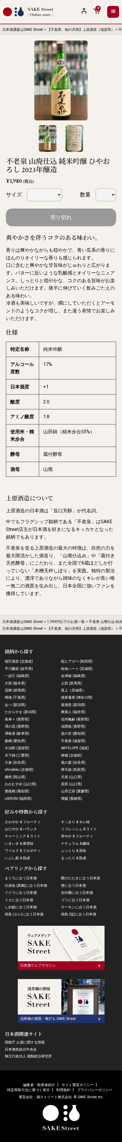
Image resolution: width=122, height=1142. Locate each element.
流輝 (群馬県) (15, 690)
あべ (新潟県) (15, 705)
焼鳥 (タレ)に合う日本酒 (24, 914)
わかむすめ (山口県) (20, 784)
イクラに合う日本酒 (21, 893)
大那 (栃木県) (15, 683)
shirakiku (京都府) (19, 770)
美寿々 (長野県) (17, 719)
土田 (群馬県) (71, 683)
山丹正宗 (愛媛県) (75, 791)
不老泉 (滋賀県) (73, 741)
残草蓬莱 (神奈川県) (77, 697)
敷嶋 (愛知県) (15, 741)
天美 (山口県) (71, 777)
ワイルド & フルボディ (23, 851)
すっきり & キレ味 (75, 822)
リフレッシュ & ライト (79, 829)
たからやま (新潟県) (20, 712)
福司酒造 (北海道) (19, 661)
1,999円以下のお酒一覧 (66, 622)
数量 (85, 194)
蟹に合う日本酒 (73, 885)
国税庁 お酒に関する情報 (25, 1042)
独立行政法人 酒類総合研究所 (28, 1056)
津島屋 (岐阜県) (17, 733)
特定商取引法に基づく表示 (28, 1090)
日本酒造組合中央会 (21, 1049)
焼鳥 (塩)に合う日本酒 (78, 914)
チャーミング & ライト (23, 836)
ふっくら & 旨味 (73, 851)
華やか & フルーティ (77, 836)
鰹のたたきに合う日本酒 (80, 878)
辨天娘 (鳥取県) (73, 770)
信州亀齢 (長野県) (75, 719)
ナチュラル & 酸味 (75, 843)
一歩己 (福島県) (17, 676)
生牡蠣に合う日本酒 (77, 893)
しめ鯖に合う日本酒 (21, 907)
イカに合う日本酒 (19, 900)
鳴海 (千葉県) (15, 697)
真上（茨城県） (73, 690)
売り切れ (61, 217)
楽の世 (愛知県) (73, 733)
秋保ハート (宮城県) (77, 669)
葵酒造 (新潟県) (73, 705)
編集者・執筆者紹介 (39, 1085)
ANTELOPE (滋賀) (75, 748)
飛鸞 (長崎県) (71, 799)
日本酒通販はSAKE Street (22, 30)
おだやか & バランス (21, 829)
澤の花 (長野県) (17, 726)
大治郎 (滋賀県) (17, 748)
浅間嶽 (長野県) (73, 726)
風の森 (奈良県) (73, 762)
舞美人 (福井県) (73, 712)
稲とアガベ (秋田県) (77, 661)
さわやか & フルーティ (23, 822)
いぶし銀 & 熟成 (17, 858)
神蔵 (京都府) (71, 755)
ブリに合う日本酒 (75, 900)
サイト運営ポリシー (78, 1085)
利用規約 (63, 1090)
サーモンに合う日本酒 (79, 907)
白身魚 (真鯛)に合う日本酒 (26, 885)
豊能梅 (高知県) (17, 791)
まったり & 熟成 (73, 858)
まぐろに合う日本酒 (21, 878)
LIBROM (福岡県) (18, 799)
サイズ (14, 194)
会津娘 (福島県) (73, 676)
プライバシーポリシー (95, 1090)
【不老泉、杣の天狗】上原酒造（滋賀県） (81, 30)
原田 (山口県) (71, 784)
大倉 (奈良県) (15, 762)
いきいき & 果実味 (19, 843)
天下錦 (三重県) (17, 755)
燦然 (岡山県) (15, 777)
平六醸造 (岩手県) (19, 669)
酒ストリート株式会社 (54, 1097)
